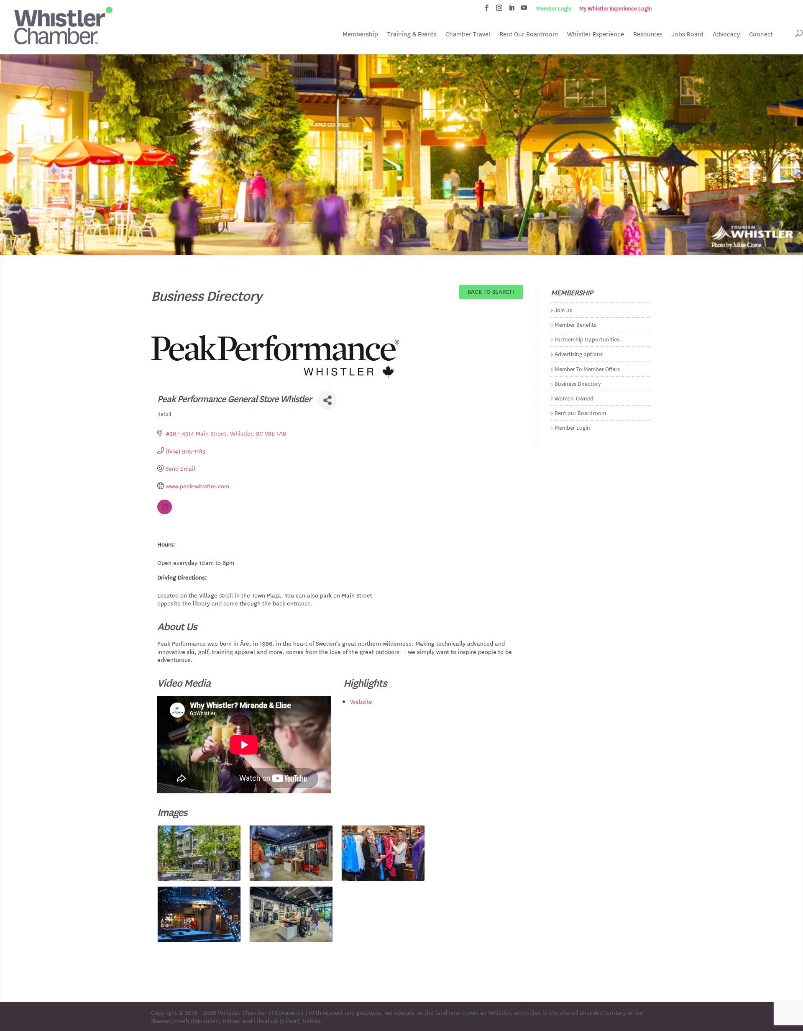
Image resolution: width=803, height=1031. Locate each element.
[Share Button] (327, 400)
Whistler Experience (595, 34)
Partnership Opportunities (587, 338)
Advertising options (579, 353)
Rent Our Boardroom (528, 34)
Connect (761, 34)
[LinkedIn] (512, 10)
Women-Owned (574, 397)
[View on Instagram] (164, 511)
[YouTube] (524, 10)
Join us (563, 309)
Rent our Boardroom (580, 412)
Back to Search (491, 291)
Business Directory (578, 383)
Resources (647, 34)
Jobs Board (687, 34)
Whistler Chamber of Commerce (261, 1012)
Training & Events (411, 34)
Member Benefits (575, 324)
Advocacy (726, 34)
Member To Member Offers (587, 368)
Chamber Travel (467, 34)
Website (361, 701)
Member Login (554, 8)
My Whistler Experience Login (615, 8)
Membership (360, 34)
